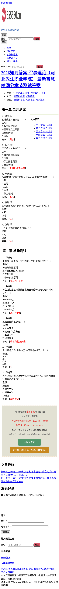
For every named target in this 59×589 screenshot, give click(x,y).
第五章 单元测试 (44, 138)
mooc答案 (5, 558)
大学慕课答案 (7, 563)
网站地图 (33, 569)
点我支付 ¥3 (29, 442)
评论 (3, 515)
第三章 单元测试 (44, 131)
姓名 (4, 521)
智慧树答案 (19, 96)
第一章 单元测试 (44, 125)
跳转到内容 (6, 3)
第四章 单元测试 (44, 135)
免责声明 (10, 572)
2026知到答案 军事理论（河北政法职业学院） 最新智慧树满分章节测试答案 (28, 79)
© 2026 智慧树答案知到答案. (15, 569)
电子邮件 (6, 527)
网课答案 (40, 100)
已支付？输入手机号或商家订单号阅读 (29, 450)
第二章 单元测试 (44, 128)
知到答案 (30, 96)
